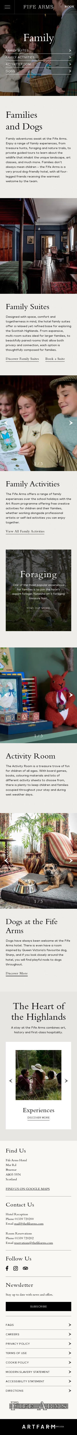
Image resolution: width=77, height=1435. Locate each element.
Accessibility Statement (25, 1381)
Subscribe (38, 1306)
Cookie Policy (17, 1362)
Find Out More (38, 608)
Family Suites (17, 50)
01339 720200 (24, 1219)
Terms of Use (16, 1353)
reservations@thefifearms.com (33, 1243)
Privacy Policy (18, 1343)
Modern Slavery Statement (27, 1372)
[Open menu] (7, 7)
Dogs (10, 71)
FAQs (10, 1325)
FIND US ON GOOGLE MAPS (28, 1189)
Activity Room (18, 64)
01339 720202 (24, 1238)
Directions (14, 1390)
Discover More (38, 1117)
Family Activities (20, 57)
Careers (12, 1334)
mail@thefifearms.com (29, 1223)
